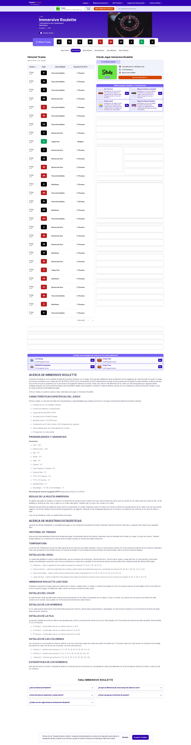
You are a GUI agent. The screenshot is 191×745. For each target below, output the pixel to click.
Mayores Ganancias (100, 3)
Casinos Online (155, 3)
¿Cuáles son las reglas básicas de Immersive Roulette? (49, 702)
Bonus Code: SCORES (88, 8)
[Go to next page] (93, 320)
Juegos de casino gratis (135, 3)
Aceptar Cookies (140, 737)
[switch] (40, 33)
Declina (125, 737)
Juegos (85, 3)
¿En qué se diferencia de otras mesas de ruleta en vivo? (119, 688)
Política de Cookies (108, 738)
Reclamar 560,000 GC (104, 9)
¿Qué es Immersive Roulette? (40, 688)
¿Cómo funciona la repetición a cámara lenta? (46, 695)
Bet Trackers (117, 3)
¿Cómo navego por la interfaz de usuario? (113, 695)
